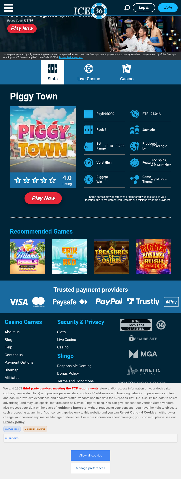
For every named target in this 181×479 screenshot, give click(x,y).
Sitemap (12, 370)
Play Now (43, 198)
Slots (53, 78)
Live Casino (88, 78)
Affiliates (12, 377)
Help (8, 347)
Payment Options (19, 362)
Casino (127, 78)
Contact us (14, 355)
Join (168, 7)
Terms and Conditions (75, 381)
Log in (144, 7)
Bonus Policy (68, 373)
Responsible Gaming (74, 366)
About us (12, 332)
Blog (8, 339)
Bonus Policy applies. (71, 57)
